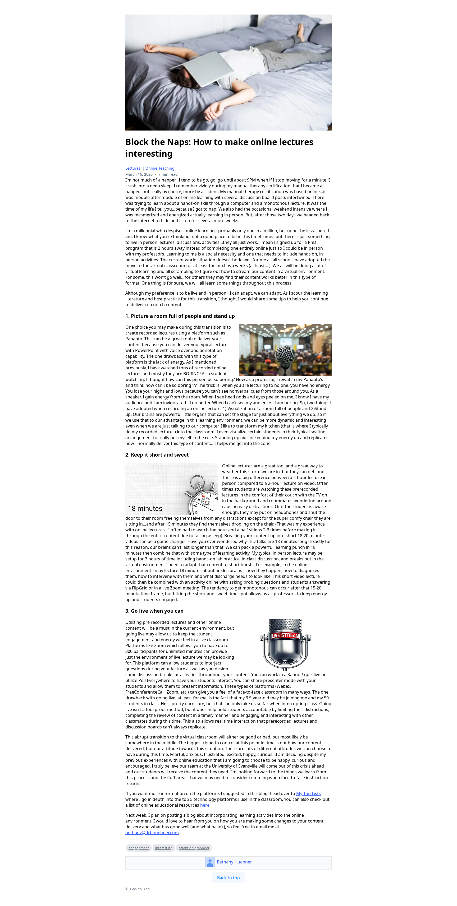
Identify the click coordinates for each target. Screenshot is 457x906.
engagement (139, 847)
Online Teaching (160, 168)
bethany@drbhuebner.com (152, 832)
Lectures (132, 168)
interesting (163, 847)
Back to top (228, 878)
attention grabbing (194, 847)
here (204, 805)
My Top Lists (308, 793)
